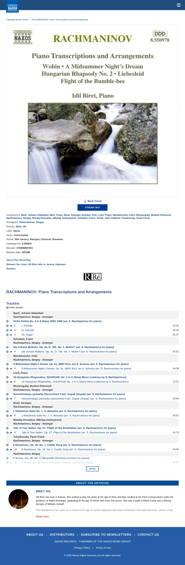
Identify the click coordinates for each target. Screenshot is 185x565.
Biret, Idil (21, 226)
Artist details (16, 307)
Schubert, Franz (86, 218)
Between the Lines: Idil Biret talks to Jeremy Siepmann (36, 264)
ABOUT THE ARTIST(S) (92, 482)
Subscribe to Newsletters (106, 534)
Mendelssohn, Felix (124, 215)
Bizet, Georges (72, 215)
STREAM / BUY (92, 207)
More (92, 469)
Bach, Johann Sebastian (34, 215)
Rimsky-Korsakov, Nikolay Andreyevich (54, 218)
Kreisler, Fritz (89, 215)
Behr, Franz (56, 215)
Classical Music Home (17, 19)
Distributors (63, 534)
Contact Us (148, 534)
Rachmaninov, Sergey (18, 218)
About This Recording (18, 260)
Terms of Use (103, 547)
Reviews (10, 268)
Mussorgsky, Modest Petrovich (153, 215)
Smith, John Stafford (108, 218)
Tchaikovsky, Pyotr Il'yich (135, 218)
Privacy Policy (82, 547)
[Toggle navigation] (177, 5)
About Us (35, 534)
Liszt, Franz (104, 215)
